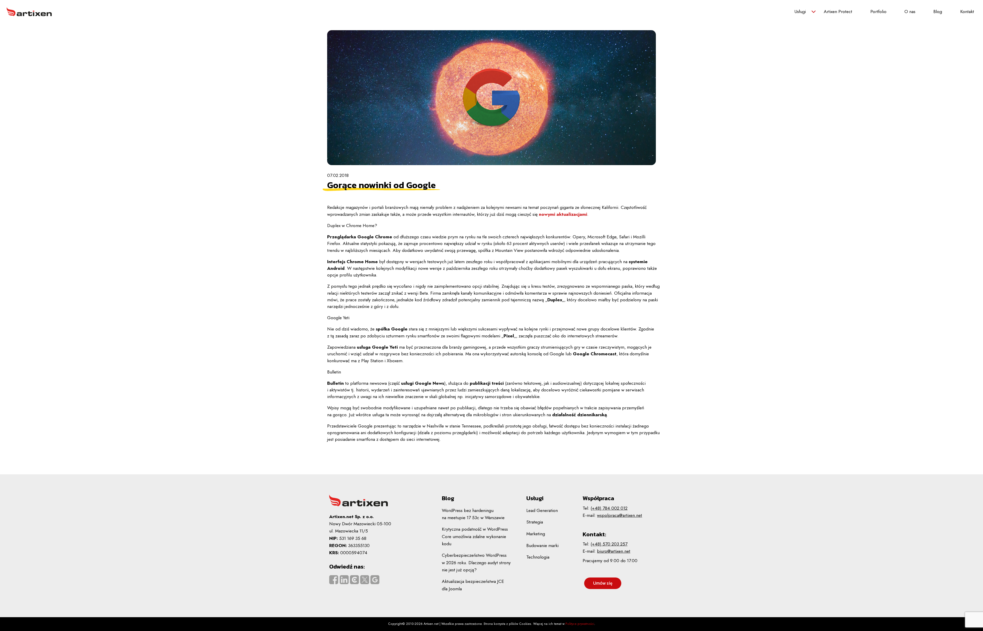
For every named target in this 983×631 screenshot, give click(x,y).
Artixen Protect (838, 11)
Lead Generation (542, 510)
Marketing (535, 533)
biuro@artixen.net (613, 551)
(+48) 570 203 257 (609, 544)
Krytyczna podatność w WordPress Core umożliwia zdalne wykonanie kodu (475, 536)
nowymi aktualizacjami (563, 214)
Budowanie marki (542, 545)
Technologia (537, 557)
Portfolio (878, 11)
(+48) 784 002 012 (609, 508)
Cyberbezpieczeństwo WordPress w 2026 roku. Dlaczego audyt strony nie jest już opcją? (476, 562)
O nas (909, 11)
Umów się (602, 583)
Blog (937, 11)
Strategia (534, 522)
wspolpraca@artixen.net (619, 515)
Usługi (800, 11)
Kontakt (967, 11)
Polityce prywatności (579, 624)
